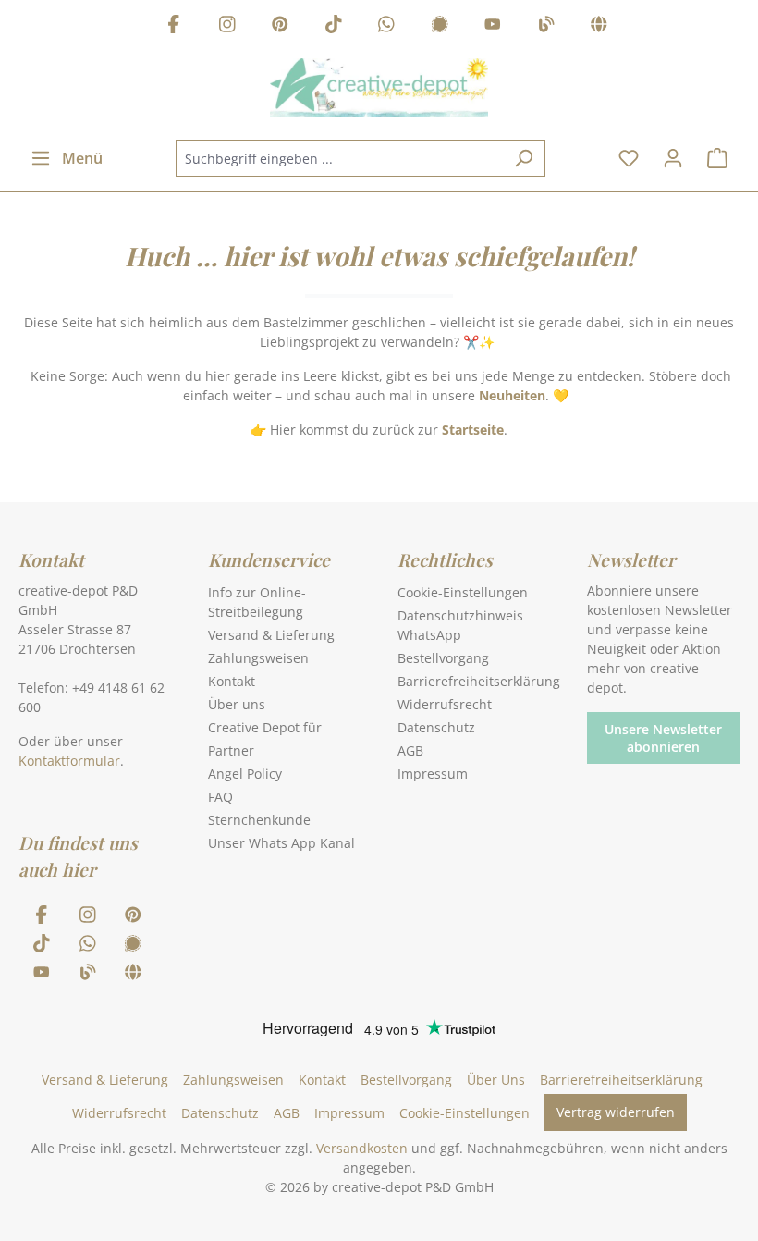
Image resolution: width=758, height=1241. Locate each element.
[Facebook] (173, 26)
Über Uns (496, 1079)
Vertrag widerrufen (615, 1112)
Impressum (432, 773)
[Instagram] (227, 26)
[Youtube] (492, 26)
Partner (231, 750)
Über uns (236, 704)
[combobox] (339, 158)
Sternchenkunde (259, 820)
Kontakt (231, 681)
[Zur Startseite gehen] (379, 87)
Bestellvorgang (443, 658)
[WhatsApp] (386, 26)
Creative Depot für (265, 727)
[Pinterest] (280, 26)
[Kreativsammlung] (599, 26)
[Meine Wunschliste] (628, 158)
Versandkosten (362, 1148)
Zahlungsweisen (258, 658)
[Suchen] (523, 158)
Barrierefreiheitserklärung (478, 681)
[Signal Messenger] (440, 26)
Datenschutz (436, 727)
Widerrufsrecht (444, 704)
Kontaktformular (69, 760)
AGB (410, 750)
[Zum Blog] (546, 26)
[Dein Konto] (673, 158)
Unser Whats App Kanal (281, 843)
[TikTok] (333, 26)
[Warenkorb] (717, 158)
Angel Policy (245, 773)
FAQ (220, 796)
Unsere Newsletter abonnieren (663, 738)
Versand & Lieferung (271, 635)
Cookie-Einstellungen (462, 592)
